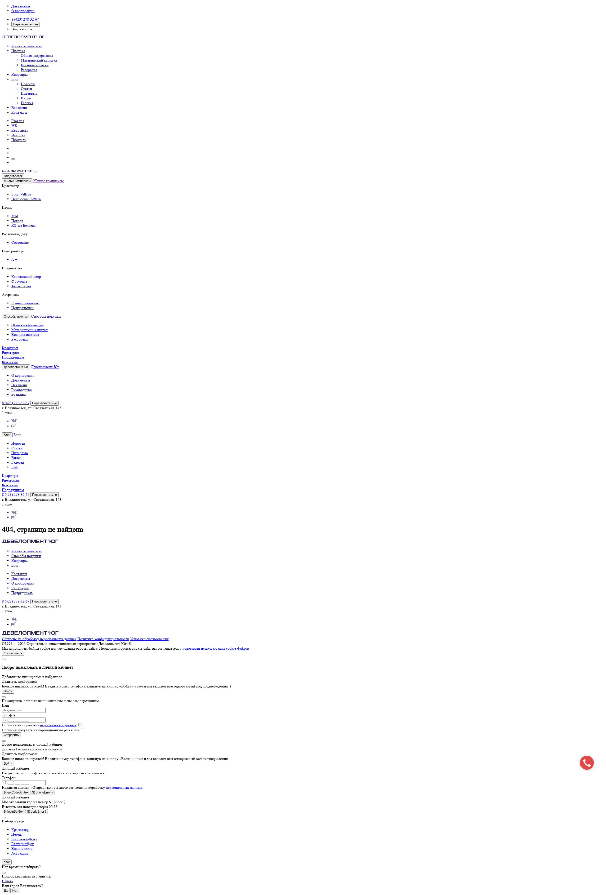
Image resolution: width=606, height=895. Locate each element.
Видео (26, 98)
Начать (7, 881)
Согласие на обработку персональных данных (39, 639)
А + (14, 259)
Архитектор (21, 286)
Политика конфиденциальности (103, 639)
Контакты (19, 112)
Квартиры (19, 74)
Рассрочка (29, 69)
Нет (15, 890)
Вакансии (19, 107)
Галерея (27, 103)
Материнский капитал (39, 60)
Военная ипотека (35, 65)
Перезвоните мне (25, 24)
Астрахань (19, 853)
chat (7, 862)
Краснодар (20, 829)
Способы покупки (46, 316)
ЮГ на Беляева (23, 225)
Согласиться (13, 653)
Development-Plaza (26, 199)
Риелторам (10, 352)
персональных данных (58, 725)
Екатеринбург (22, 844)
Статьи (26, 88)
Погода (17, 220)
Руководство (21, 389)
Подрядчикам (13, 357)
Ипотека (18, 51)
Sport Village (21, 194)
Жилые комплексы (26, 46)
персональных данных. (124, 787)
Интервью (29, 93)
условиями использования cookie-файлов (216, 648)
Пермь (16, 834)
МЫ (14, 216)
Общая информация (37, 55)
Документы (20, 6)
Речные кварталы (25, 303)
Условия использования (149, 639)
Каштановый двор (26, 276)
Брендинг (19, 394)
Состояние (20, 242)
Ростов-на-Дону (24, 839)
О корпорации (23, 11)
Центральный (22, 308)
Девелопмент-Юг (45, 366)
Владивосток (13, 176)
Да (6, 890)
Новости (28, 84)
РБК (14, 467)
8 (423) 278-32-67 (25, 19)
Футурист (19, 281)
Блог (15, 79)
